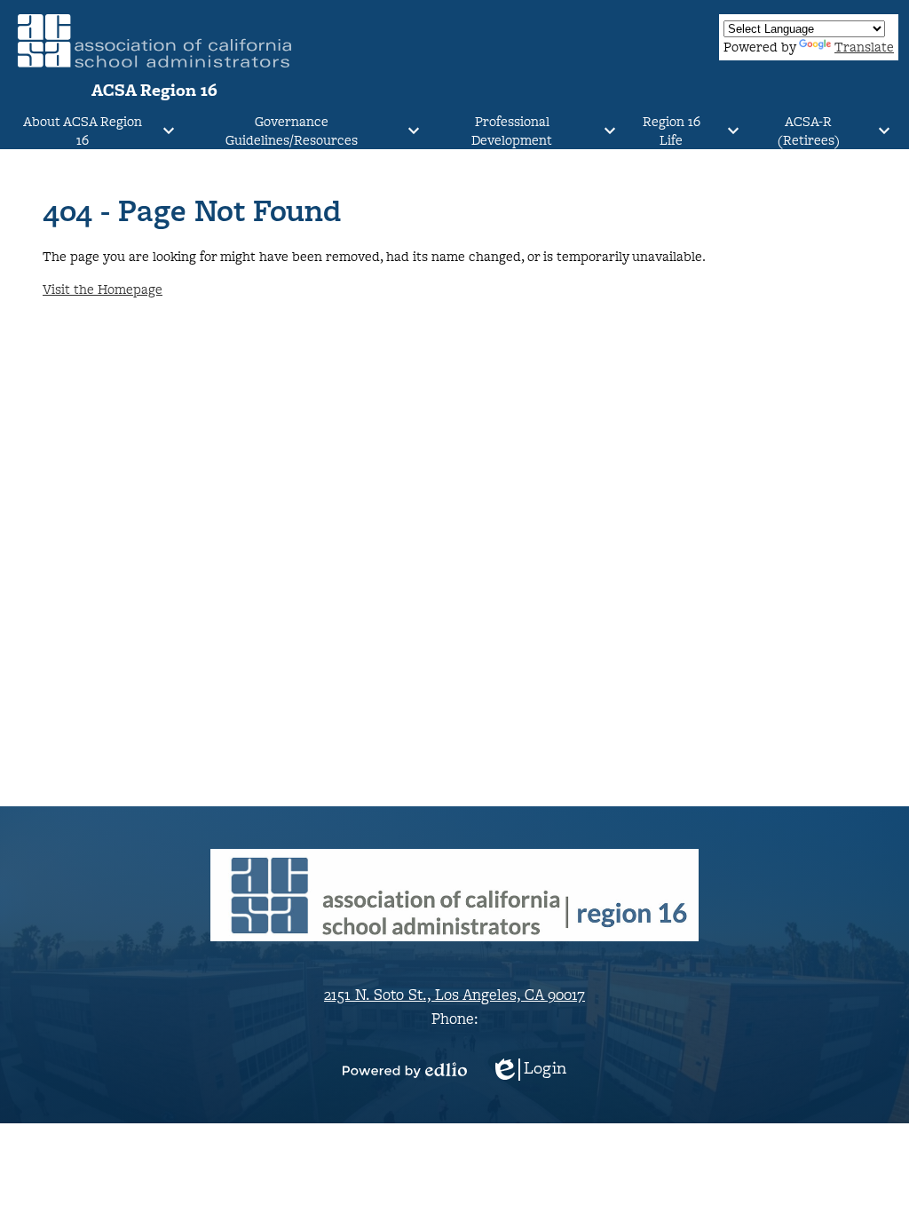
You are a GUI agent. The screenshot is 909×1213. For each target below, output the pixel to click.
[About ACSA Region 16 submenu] (97, 130)
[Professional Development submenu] (526, 130)
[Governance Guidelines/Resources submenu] (305, 130)
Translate (864, 46)
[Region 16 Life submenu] (685, 130)
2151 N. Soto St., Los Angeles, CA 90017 (454, 994)
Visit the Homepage (102, 289)
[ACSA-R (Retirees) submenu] (822, 130)
